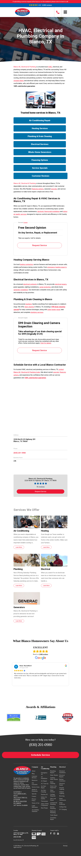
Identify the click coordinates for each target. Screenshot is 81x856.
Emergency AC (44, 773)
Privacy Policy (34, 799)
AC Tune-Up (44, 783)
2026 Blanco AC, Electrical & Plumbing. (26, 845)
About (33, 771)
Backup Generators (62, 780)
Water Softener (52, 791)
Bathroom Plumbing (53, 811)
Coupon (25, 222)
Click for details (45, 343)
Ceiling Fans (62, 807)
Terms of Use (35, 803)
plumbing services (37, 312)
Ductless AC (44, 794)
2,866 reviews (43, 654)
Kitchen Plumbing (53, 807)
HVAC (50, 67)
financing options (38, 189)
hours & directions (18, 840)
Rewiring (61, 796)
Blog (33, 773)
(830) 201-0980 (20, 453)
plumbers (28, 304)
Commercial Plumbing (53, 803)
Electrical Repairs (62, 776)
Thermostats (44, 801)
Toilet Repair (53, 815)
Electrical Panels (62, 784)
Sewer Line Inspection (53, 786)
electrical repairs (60, 284)
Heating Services (40, 128)
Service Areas (35, 787)
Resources (34, 780)
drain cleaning (29, 307)
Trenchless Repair (53, 818)
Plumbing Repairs (53, 771)
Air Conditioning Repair (39, 120)
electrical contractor (30, 284)
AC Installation (44, 777)
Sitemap (65, 845)
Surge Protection (62, 803)
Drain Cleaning (52, 782)
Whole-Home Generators (39, 152)
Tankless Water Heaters (54, 778)
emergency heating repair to (57, 267)
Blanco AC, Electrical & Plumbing (25, 67)
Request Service (39, 245)
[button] (40, 5)
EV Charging (63, 809)
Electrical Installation (62, 771)
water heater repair (53, 310)
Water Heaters (54, 775)
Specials (34, 794)
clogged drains (19, 81)
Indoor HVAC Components (45, 804)
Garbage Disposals (52, 795)
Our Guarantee (34, 783)
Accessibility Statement (35, 810)
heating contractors (26, 264)
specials (54, 189)
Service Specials (40, 168)
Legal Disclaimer (35, 806)
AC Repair (44, 781)
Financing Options (40, 160)
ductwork (40, 211)
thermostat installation (52, 211)
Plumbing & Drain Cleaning (40, 136)
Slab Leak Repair (53, 799)
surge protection (45, 287)
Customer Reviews (40, 176)
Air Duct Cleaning (43, 791)
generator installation (21, 290)
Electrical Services (39, 144)
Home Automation (62, 799)
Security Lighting (61, 788)
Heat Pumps (44, 808)
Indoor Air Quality (44, 797)
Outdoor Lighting (61, 792)
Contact (34, 796)
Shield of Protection (35, 790)
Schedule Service (40, 755)
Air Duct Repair (43, 786)
